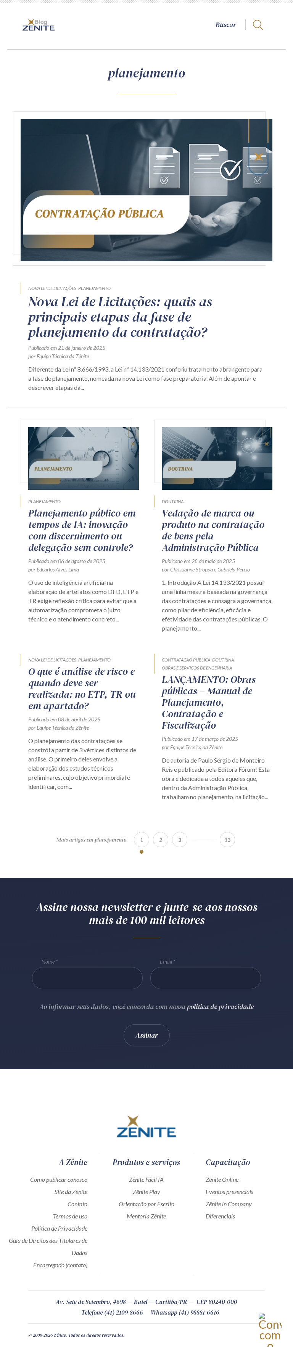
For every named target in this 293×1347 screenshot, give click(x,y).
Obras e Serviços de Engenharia (197, 668)
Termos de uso (70, 1216)
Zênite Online (222, 1179)
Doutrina (173, 501)
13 (227, 840)
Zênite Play (146, 1191)
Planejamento (94, 288)
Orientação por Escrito (146, 1203)
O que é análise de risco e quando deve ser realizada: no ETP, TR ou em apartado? (81, 688)
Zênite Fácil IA (146, 1179)
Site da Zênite (71, 1191)
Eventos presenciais (229, 1191)
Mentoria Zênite (146, 1216)
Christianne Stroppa (191, 569)
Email (166, 961)
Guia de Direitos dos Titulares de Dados (48, 1246)
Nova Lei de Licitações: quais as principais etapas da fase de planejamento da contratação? (120, 317)
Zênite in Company (229, 1203)
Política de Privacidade (59, 1228)
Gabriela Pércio (233, 569)
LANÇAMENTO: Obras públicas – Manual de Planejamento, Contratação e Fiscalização (209, 702)
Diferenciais (220, 1216)
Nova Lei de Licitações (52, 288)
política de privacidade (220, 1006)
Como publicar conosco (58, 1179)
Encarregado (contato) (60, 1264)
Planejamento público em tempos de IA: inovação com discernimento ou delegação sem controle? (81, 530)
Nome (48, 961)
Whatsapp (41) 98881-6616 (185, 1312)
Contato (77, 1203)
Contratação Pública (186, 660)
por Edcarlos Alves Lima (53, 569)
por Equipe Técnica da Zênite (58, 356)
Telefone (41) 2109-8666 (112, 1312)
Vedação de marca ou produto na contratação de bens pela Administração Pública (213, 530)
